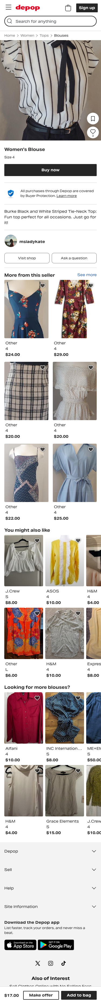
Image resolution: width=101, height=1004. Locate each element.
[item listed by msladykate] (26, 309)
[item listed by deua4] (23, 633)
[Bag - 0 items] (68, 8)
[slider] (50, 90)
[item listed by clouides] (64, 718)
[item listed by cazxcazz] (64, 633)
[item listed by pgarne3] (23, 718)
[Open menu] (8, 7)
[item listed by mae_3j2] (64, 790)
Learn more (67, 196)
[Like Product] (42, 286)
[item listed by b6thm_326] (23, 560)
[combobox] (50, 21)
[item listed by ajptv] (23, 790)
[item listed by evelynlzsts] (64, 560)
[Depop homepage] (28, 8)
